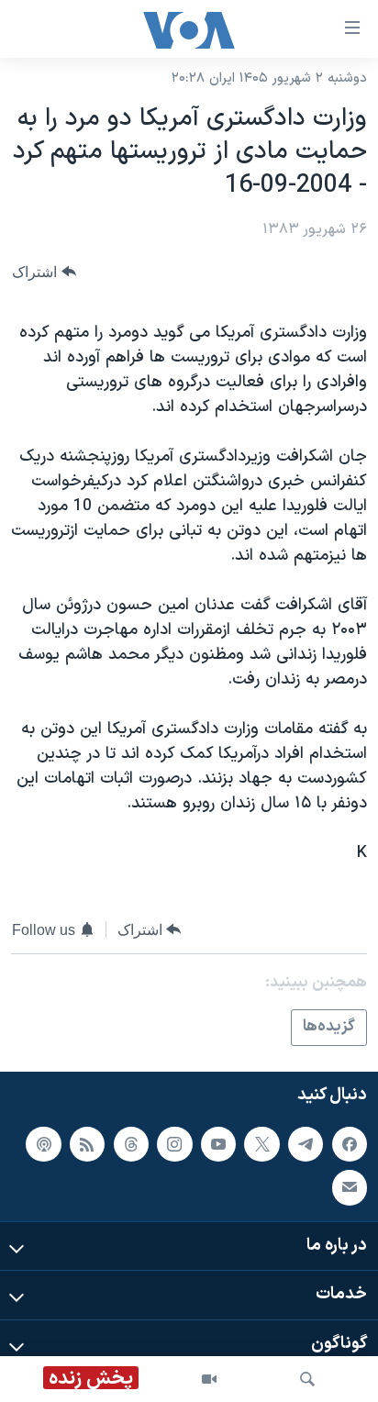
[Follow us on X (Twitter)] (261, 1143)
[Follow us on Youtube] (218, 1143)
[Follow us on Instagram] (174, 1143)
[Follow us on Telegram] (305, 1143)
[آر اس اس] (87, 1143)
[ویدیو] (209, 1379)
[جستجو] (307, 1379)
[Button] (44, 272)
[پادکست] (43, 1143)
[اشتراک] (349, 1187)
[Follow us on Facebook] (349, 1143)
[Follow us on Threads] (131, 1143)
